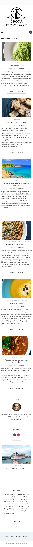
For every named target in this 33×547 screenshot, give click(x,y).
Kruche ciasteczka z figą (16, 122)
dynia (7, 300)
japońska (7, 241)
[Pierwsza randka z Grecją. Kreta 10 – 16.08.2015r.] (16, 169)
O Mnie (12, 536)
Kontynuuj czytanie (17, 91)
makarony (16, 62)
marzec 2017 (23, 504)
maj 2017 (8, 504)
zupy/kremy (24, 300)
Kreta (16, 180)
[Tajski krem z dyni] (16, 289)
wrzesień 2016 (8, 513)
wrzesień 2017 (8, 501)
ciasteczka (16, 119)
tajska (12, 300)
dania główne (14, 357)
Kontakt (25, 536)
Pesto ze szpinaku (16, 66)
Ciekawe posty (16, 465)
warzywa (17, 300)
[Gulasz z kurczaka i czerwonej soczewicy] (16, 345)
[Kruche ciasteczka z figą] (16, 108)
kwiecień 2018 (22, 499)
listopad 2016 (8, 509)
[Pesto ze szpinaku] (16, 51)
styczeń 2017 (23, 506)
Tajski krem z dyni (16, 303)
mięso (21, 357)
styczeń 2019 (8, 499)
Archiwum (18, 536)
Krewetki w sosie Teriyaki (16, 244)
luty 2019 (22, 497)
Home (6, 536)
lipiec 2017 (22, 501)
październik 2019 (22, 494)
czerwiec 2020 (8, 494)
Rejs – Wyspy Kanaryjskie (16, 468)
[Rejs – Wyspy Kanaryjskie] (16, 455)
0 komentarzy (21, 68)
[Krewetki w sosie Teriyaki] (16, 230)
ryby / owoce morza (23, 241)
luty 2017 (8, 506)
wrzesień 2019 (8, 497)
